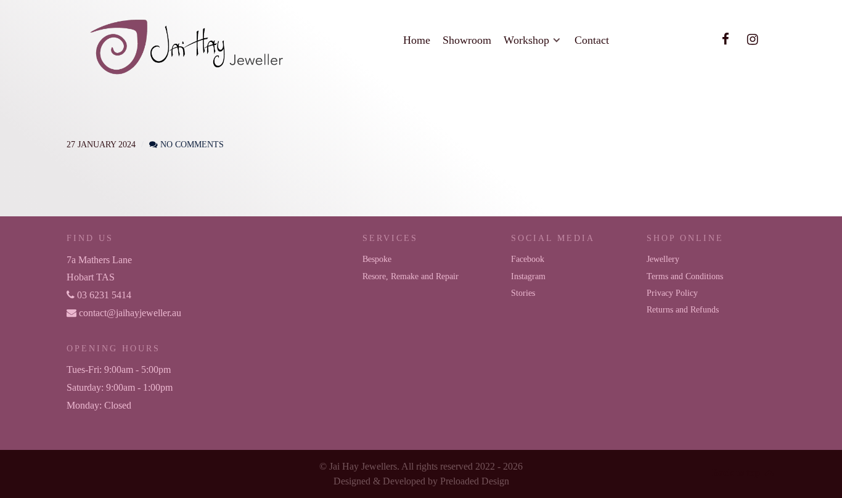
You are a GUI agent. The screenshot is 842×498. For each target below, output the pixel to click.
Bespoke (376, 259)
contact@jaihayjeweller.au (128, 313)
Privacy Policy (672, 293)
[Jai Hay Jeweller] (188, 45)
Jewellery (663, 259)
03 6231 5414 (103, 295)
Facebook (527, 259)
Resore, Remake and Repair (410, 276)
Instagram (528, 276)
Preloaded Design (474, 481)
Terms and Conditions (685, 276)
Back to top (737, 472)
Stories (523, 293)
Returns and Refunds (683, 309)
